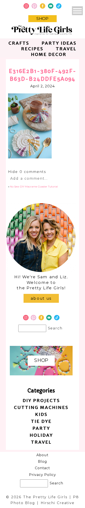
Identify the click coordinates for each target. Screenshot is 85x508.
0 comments (27, 172)
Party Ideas (59, 43)
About (42, 455)
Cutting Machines (41, 407)
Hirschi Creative (58, 503)
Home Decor (48, 54)
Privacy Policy (42, 475)
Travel (66, 48)
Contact (42, 468)
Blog (42, 461)
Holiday (41, 435)
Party (41, 428)
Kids (41, 414)
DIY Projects (41, 400)
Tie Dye (41, 421)
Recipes (32, 48)
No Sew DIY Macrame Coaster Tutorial (34, 186)
